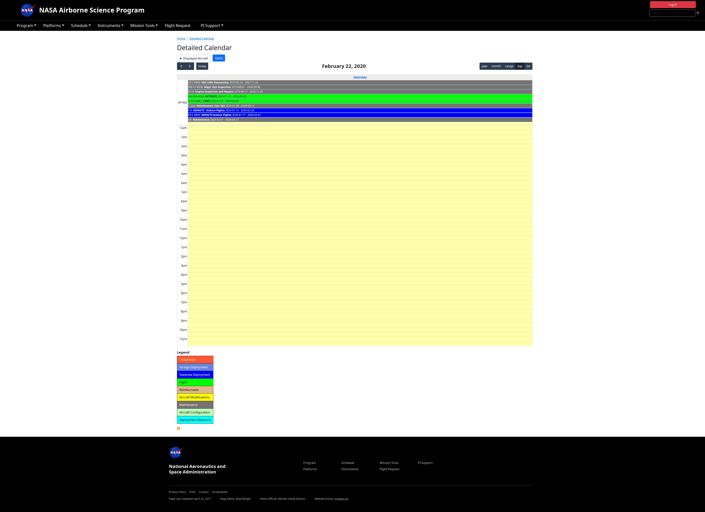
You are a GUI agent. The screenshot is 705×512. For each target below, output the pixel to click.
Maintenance (201, 119)
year (485, 66)
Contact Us (341, 498)
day (519, 66)
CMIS (206, 101)
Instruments (108, 26)
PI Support (209, 26)
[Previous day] (181, 66)
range (509, 66)
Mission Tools (142, 26)
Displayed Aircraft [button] (195, 58)
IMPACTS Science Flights (217, 115)
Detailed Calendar (201, 39)
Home (181, 39)
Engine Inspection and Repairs (214, 91)
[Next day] (189, 66)
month (496, 66)
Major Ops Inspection (217, 87)
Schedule (78, 26)
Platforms (51, 26)
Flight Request (178, 25)
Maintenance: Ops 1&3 (211, 105)
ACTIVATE (211, 96)
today (202, 66)
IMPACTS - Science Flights (209, 110)
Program (24, 26)
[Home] (28, 10)
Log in (673, 5)
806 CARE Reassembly (215, 82)
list (528, 66)
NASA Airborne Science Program (91, 10)
